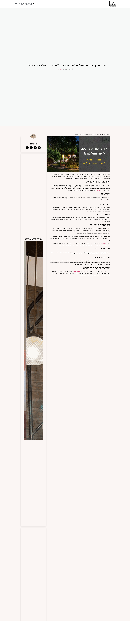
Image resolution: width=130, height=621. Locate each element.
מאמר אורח (59, 69)
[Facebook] (39, 147)
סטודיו (58, 4)
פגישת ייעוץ (66, 4)
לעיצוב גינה (98, 190)
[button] (41, 341)
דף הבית (108, 134)
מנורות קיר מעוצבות (76, 271)
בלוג (105, 134)
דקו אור (90, 4)
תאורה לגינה (102, 243)
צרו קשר (74, 4)
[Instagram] (35, 147)
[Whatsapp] (31, 147)
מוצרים (83, 4)
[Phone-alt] (27, 147)
